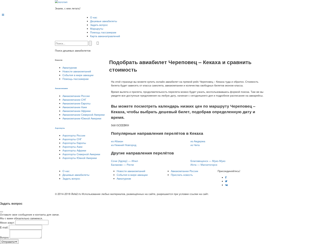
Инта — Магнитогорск (203, 164)
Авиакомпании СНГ (74, 99)
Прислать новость (182, 175)
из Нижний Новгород (123, 145)
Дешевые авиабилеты (103, 21)
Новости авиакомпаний (76, 71)
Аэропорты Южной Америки (79, 158)
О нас (93, 17)
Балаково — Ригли (122, 164)
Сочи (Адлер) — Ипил (124, 161)
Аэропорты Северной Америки (81, 154)
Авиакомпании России (76, 96)
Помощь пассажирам (103, 32)
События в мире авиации (77, 75)
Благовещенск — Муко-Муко (207, 161)
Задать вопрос (99, 25)
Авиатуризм (69, 67)
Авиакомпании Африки (76, 111)
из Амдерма (197, 141)
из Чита (195, 145)
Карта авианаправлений (105, 36)
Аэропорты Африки (74, 150)
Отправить (7, 241)
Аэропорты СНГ (72, 139)
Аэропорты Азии (72, 146)
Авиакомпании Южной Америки (81, 118)
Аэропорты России (73, 135)
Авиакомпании (61, 88)
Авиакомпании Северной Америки (83, 114)
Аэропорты (60, 128)
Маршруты (96, 28)
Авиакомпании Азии (74, 107)
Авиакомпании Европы (76, 103)
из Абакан (117, 141)
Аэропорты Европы (74, 143)
